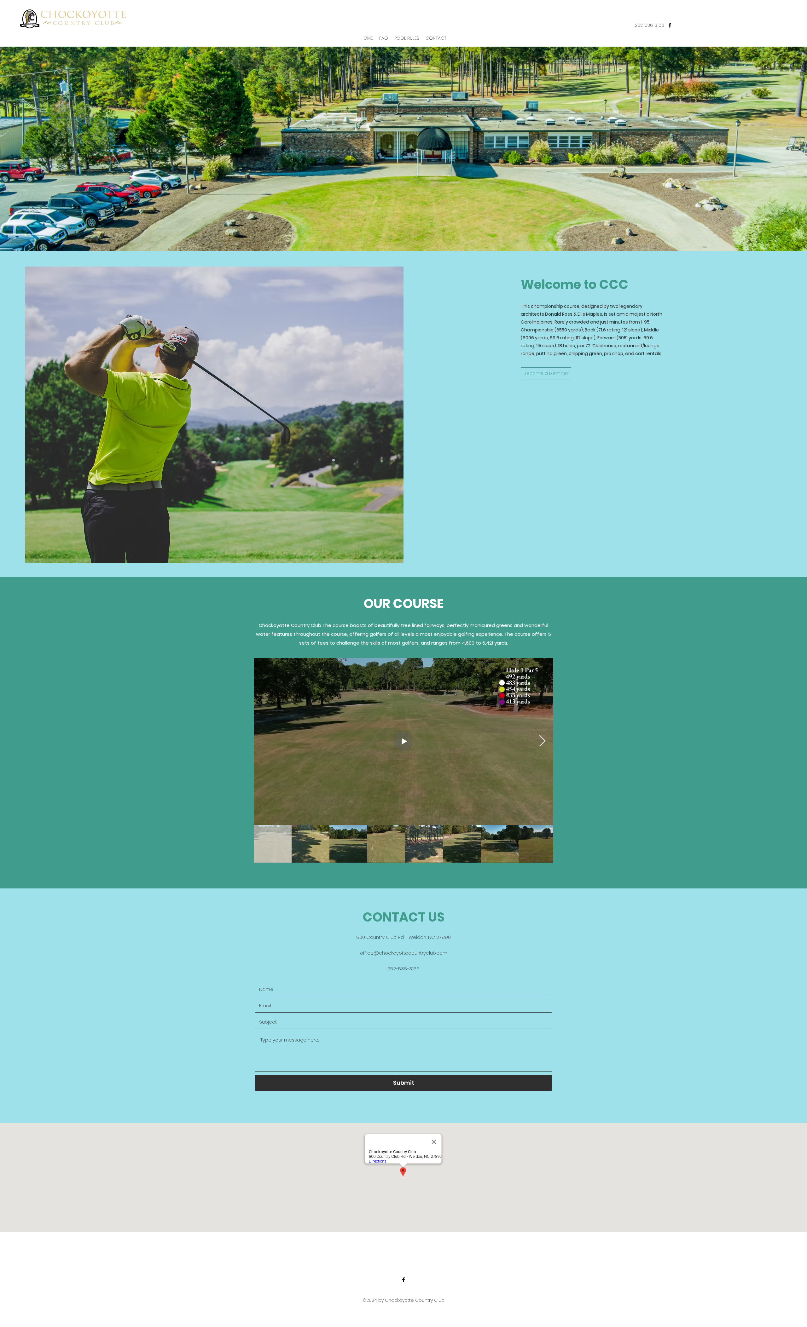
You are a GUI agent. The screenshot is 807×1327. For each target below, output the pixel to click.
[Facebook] (670, 25)
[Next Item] (542, 741)
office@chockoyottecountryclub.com (403, 953)
